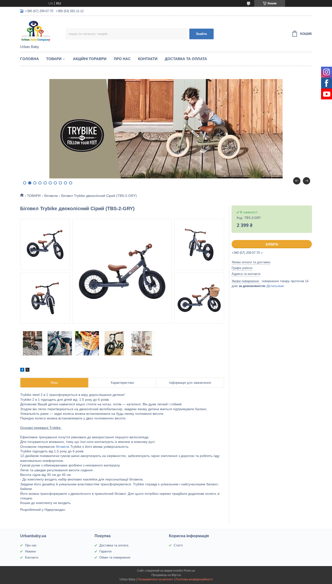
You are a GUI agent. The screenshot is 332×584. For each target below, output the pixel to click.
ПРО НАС (122, 59)
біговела (62, 446)
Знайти (201, 34)
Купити (272, 244)
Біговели (51, 196)
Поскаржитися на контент (155, 579)
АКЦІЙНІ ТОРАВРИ (89, 59)
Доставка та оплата (113, 545)
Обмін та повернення (114, 557)
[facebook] (22, 370)
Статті (178, 545)
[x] (27, 370)
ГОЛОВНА (29, 59)
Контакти (31, 557)
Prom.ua (189, 570)
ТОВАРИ (53, 59)
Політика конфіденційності (194, 579)
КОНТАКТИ (147, 59)
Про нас (31, 545)
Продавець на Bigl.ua (166, 575)
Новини (30, 551)
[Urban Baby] (43, 30)
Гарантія (105, 551)
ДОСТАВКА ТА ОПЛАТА (186, 59)
